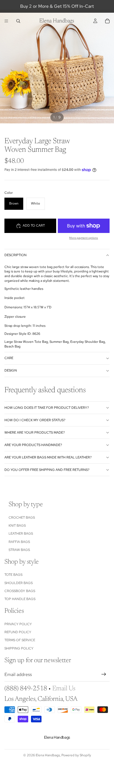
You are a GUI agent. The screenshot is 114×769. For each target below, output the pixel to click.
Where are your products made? (34, 432)
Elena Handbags (48, 755)
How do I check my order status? (34, 420)
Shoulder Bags (18, 582)
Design (10, 370)
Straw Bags (19, 550)
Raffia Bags (19, 541)
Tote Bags (13, 574)
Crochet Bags (22, 517)
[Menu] (6, 21)
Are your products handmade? (33, 445)
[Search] (18, 21)
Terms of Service (19, 640)
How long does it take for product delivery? (46, 407)
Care (8, 358)
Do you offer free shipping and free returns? (46, 470)
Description (15, 255)
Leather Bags (21, 533)
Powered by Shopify (76, 755)
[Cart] (107, 21)
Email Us (63, 688)
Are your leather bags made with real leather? (48, 457)
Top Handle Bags (19, 599)
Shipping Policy (18, 648)
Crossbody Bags (19, 591)
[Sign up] (104, 674)
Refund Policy (17, 632)
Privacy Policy (18, 624)
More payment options (83, 238)
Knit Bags (17, 525)
